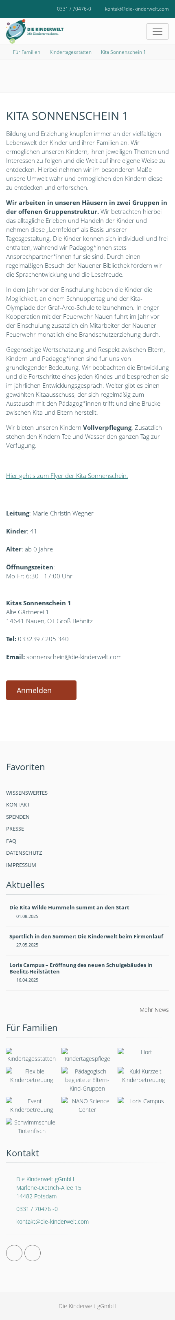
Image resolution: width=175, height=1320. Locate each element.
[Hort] (143, 1054)
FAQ (11, 840)
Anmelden (34, 690)
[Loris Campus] (143, 1103)
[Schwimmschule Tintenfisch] (31, 1126)
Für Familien (26, 52)
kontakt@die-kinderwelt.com (137, 8)
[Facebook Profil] (14, 1253)
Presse (15, 828)
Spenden (18, 816)
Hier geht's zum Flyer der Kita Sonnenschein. (67, 475)
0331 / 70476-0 (74, 8)
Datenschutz (24, 852)
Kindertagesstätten (71, 52)
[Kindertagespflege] (87, 1055)
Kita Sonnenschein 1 (123, 52)
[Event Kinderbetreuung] (31, 1105)
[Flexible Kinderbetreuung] (31, 1075)
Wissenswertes (27, 792)
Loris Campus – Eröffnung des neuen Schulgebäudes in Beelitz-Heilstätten (81, 968)
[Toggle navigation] (157, 31)
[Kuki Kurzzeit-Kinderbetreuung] (143, 1075)
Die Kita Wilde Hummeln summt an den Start (69, 907)
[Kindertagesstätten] (31, 1055)
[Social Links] (15, 9)
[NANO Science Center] (87, 1105)
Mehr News (154, 1009)
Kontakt (18, 804)
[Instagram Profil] (32, 1253)
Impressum (21, 865)
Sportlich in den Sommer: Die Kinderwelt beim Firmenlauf (86, 936)
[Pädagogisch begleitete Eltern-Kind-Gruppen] (87, 1080)
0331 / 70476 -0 (37, 1209)
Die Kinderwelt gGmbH (48, 1187)
